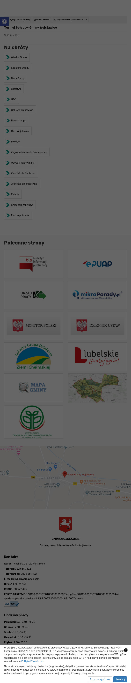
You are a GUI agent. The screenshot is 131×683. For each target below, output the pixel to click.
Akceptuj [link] (120, 679)
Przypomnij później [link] (100, 679)
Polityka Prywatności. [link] (32, 661)
